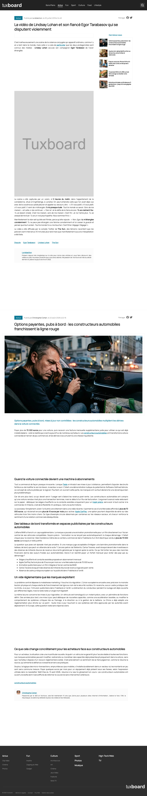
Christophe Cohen (39, 318)
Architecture (55, 760)
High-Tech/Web (106, 755)
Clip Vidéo (5, 760)
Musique (79, 765)
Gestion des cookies (48, 793)
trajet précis (98, 502)
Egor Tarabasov (29, 242)
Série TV (54, 781)
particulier (61, 45)
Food (90, 5)
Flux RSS (37, 793)
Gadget (29, 769)
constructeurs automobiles (95, 433)
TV (100, 760)
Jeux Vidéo (54, 773)
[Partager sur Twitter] (131, 18)
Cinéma (5, 765)
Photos (4, 769)
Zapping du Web (32, 765)
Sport (73, 5)
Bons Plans (50, 5)
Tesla (65, 484)
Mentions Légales (21, 793)
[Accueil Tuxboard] (12, 5)
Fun (67, 5)
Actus (60, 5)
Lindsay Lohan (43, 242)
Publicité (54, 777)
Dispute (17, 242)
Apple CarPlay (81, 511)
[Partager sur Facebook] (127, 18)
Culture (81, 5)
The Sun (55, 242)
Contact (30, 793)
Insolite (29, 760)
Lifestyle (97, 5)
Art (52, 765)
